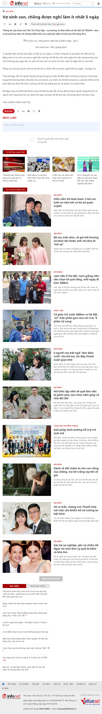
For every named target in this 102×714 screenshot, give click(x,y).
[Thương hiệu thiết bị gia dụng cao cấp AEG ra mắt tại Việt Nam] (14, 164)
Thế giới (35, 684)
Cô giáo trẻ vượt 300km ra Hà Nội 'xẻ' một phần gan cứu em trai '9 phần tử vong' (75, 318)
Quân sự (92, 684)
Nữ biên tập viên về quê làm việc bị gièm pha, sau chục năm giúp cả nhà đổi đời (76, 395)
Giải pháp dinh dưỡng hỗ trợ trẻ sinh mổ (75, 431)
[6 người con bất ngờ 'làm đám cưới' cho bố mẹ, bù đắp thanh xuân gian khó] (27, 364)
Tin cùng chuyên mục (15, 189)
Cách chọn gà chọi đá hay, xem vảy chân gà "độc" (25, 648)
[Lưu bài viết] (26, 24)
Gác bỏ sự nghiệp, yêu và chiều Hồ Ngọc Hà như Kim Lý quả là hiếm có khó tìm (76, 548)
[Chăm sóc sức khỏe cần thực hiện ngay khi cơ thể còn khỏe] (63, 164)
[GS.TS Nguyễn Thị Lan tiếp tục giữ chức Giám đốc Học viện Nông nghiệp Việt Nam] (88, 164)
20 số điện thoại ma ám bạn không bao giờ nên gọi (25, 632)
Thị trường (24, 684)
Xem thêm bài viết (51, 578)
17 (25, 615)
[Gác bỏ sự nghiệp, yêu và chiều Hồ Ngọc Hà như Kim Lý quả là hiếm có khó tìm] (27, 556)
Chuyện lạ (80, 684)
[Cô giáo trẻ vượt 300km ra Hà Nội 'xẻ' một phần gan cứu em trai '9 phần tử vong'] (27, 326)
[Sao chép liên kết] (21, 24)
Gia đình (10, 11)
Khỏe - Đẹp (58, 310)
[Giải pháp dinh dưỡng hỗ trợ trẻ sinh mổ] (27, 441)
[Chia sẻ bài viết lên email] (15, 24)
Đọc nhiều (14, 586)
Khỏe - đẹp (68, 684)
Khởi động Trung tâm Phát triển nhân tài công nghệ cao (38, 178)
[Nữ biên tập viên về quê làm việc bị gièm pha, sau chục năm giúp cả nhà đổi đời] (27, 403)
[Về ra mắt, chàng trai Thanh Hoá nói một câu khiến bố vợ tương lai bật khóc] (27, 518)
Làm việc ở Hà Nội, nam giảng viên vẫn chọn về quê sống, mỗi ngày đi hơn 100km (76, 279)
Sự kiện (5, 688)
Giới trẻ (57, 684)
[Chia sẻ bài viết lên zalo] (10, 24)
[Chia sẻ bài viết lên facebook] (5, 24)
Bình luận (8, 111)
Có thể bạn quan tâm (15, 152)
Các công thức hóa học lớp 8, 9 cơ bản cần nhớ (23, 657)
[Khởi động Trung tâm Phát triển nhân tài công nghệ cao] (38, 164)
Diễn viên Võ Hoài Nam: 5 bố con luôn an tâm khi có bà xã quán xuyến (75, 202)
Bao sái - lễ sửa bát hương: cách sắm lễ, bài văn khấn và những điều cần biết (24, 668)
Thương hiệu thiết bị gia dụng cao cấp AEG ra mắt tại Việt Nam (13, 178)
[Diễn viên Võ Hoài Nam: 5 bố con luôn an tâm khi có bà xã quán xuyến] (27, 210)
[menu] (5, 3)
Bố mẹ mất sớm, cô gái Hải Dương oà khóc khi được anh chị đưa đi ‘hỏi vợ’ (76, 241)
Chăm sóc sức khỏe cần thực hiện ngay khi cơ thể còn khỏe (62, 178)
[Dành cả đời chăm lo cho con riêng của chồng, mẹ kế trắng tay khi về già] (27, 480)
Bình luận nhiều (38, 586)
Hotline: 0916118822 (62, 3)
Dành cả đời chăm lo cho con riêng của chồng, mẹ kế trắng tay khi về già (76, 471)
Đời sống (58, 272)
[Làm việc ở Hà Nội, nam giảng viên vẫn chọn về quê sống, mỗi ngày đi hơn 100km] (27, 287)
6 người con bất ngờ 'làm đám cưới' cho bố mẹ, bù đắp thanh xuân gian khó (74, 356)
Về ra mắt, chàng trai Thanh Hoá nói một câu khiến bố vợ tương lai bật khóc (76, 510)
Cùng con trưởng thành (66, 426)
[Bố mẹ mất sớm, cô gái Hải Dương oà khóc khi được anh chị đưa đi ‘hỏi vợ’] (27, 249)
